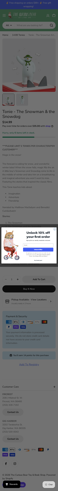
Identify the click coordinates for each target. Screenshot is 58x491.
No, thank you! (38, 260)
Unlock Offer (38, 250)
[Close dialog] (55, 229)
